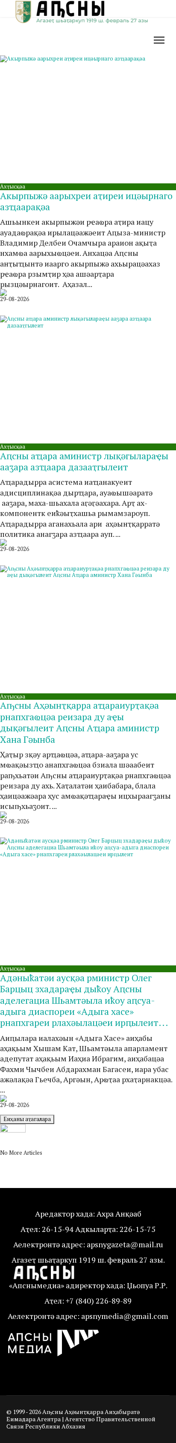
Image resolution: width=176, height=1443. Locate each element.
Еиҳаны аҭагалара (27, 1119)
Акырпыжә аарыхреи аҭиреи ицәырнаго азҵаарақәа (86, 201)
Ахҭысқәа (12, 186)
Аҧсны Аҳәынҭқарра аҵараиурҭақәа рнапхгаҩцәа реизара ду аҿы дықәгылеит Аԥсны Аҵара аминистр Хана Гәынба (79, 722)
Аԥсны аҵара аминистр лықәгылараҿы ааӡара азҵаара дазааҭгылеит (84, 461)
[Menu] (159, 40)
